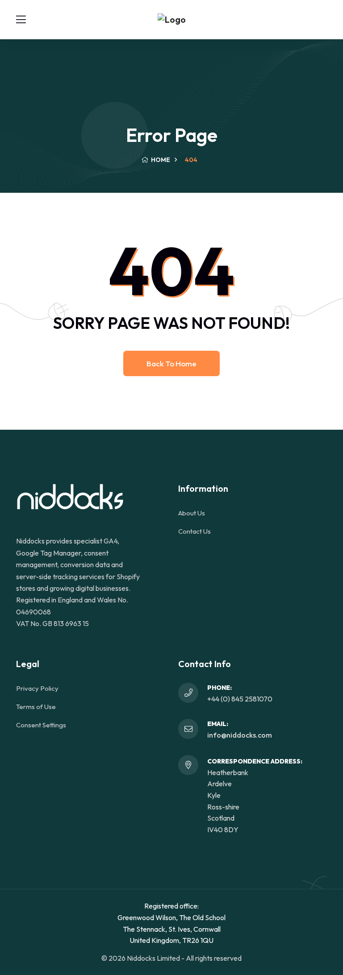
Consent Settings (41, 725)
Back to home (171, 363)
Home (160, 160)
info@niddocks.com (239, 734)
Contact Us (194, 531)
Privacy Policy (37, 688)
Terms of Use (36, 706)
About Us (191, 513)
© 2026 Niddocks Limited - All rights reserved (171, 958)
